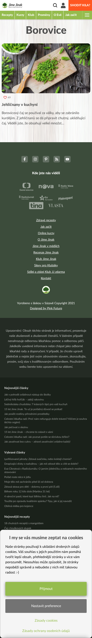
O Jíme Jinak (46, 239)
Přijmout (46, 589)
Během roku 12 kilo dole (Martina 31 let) (27, 491)
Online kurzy (46, 233)
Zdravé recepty (46, 220)
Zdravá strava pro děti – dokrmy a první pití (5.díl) (31, 486)
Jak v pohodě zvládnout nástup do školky (27, 394)
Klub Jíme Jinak (46, 259)
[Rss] (56, 159)
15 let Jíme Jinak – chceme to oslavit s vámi (28, 432)
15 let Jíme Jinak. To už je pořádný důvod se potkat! (33, 409)
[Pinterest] (46, 159)
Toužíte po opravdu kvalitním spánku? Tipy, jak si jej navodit (38, 501)
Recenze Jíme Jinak (46, 252)
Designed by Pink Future (46, 308)
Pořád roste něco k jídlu (17, 477)
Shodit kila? (80, 5)
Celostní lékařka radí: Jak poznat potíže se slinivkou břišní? (36, 437)
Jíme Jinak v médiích (46, 246)
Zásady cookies (46, 620)
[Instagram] (35, 159)
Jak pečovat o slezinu (16, 427)
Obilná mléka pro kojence (18, 506)
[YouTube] (67, 159)
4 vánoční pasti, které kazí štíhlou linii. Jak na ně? (31, 496)
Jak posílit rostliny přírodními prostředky (26, 414)
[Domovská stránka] (12, 6)
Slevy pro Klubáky (46, 265)
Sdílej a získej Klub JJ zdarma (46, 271)
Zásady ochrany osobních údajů (46, 631)
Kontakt (46, 278)
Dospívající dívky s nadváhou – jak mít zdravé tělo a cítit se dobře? (41, 463)
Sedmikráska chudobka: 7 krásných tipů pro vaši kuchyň (35, 404)
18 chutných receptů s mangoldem (23, 523)
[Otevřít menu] (87, 15)
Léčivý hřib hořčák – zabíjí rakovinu (24, 399)
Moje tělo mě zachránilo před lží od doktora (28, 482)
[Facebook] (24, 159)
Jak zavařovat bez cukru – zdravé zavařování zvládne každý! (37, 441)
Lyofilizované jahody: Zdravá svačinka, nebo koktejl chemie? (37, 459)
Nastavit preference (46, 606)
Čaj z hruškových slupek (17, 528)
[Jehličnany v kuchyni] (46, 68)
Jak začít (46, 226)
